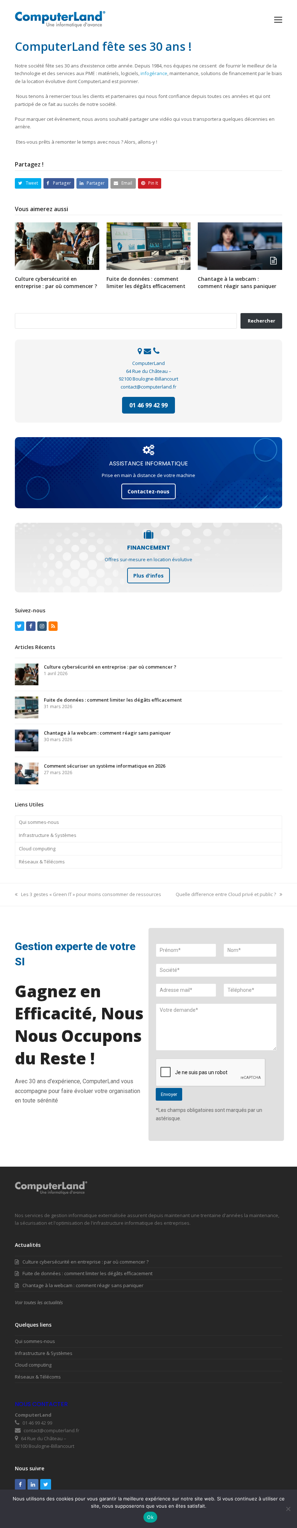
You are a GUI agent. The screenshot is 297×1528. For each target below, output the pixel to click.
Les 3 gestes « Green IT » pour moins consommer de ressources (91, 894)
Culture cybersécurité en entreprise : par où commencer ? (56, 282)
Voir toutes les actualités (39, 1302)
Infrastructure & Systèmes (47, 835)
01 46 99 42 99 (148, 405)
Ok (150, 1517)
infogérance (154, 73)
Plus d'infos (148, 575)
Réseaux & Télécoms (42, 861)
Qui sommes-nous (39, 822)
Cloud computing (37, 848)
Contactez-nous (148, 491)
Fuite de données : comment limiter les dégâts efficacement (145, 282)
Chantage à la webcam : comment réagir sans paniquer (237, 282)
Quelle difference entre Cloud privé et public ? (226, 894)
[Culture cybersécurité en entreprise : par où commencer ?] (57, 245)
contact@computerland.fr (148, 386)
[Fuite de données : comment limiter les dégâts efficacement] (148, 245)
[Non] (288, 1508)
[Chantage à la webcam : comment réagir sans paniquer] (240, 245)
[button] (278, 19)
